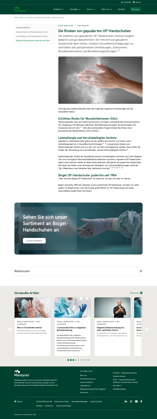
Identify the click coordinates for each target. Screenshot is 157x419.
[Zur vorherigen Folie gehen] (10, 329)
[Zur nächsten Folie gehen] (147, 329)
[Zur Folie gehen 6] (81, 360)
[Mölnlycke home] (20, 9)
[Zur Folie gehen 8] (86, 360)
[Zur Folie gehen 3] (73, 360)
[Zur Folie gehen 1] (68, 360)
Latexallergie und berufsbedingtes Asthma (31, 36)
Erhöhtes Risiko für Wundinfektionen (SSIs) (32, 32)
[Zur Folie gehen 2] (71, 360)
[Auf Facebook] (141, 401)
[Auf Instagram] (131, 401)
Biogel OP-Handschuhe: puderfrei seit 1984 (33, 40)
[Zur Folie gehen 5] (78, 360)
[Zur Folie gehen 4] (76, 360)
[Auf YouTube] (136, 401)
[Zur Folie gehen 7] (83, 360)
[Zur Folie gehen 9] (89, 360)
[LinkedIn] (126, 401)
